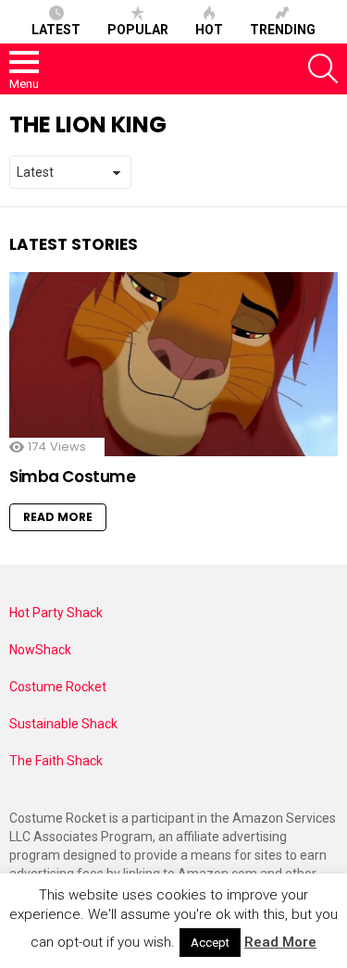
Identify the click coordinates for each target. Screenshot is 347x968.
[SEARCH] (323, 68)
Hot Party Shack (56, 612)
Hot (209, 29)
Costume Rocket (57, 686)
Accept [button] (210, 942)
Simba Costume (72, 476)
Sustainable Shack (63, 723)
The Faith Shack (56, 760)
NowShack (40, 649)
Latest (56, 29)
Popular (137, 29)
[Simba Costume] (173, 364)
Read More (58, 517)
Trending (283, 29)
